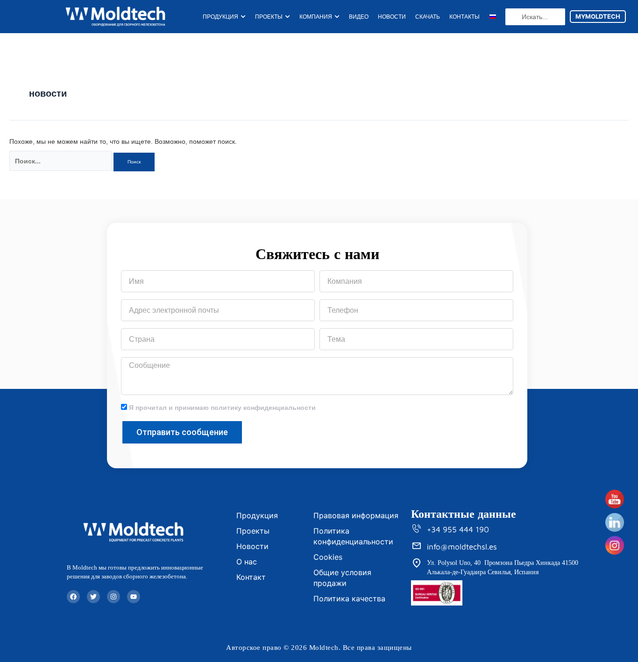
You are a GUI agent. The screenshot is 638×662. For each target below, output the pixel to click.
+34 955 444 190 (458, 529)
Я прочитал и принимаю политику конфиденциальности (222, 407)
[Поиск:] (60, 161)
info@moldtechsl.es (462, 546)
